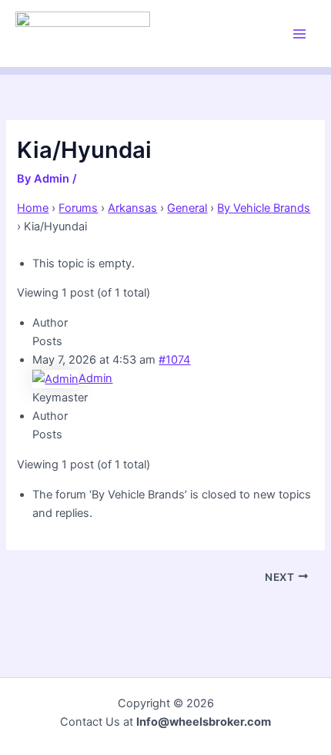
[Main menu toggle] (299, 34)
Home (32, 208)
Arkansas (132, 208)
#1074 (174, 360)
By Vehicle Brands (263, 208)
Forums (78, 208)
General (187, 208)
